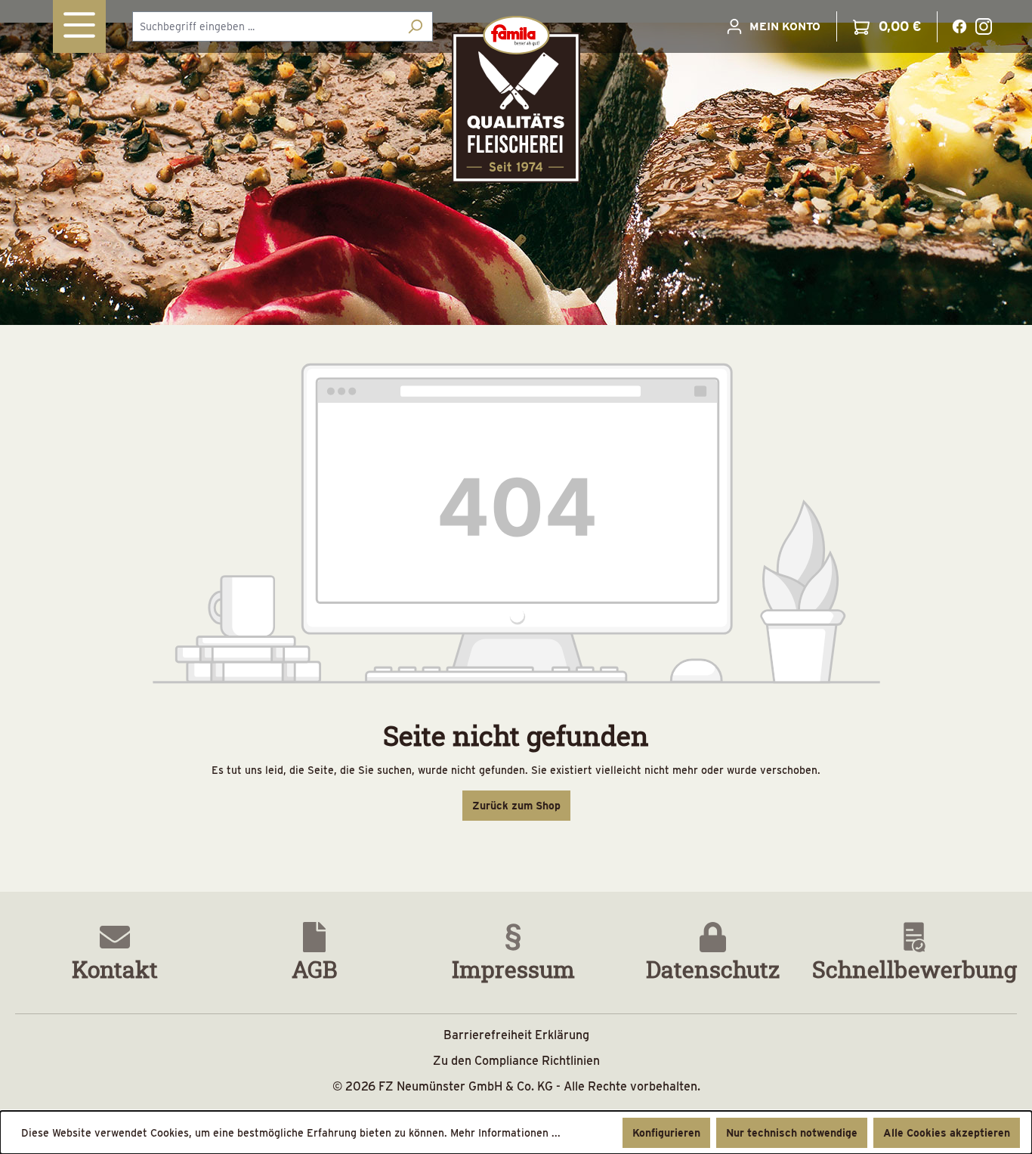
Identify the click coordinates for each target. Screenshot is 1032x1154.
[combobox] (265, 26)
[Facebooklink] (959, 25)
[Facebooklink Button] (959, 26)
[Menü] (79, 26)
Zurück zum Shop (516, 806)
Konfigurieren (666, 1133)
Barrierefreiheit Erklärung (516, 1035)
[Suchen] (415, 26)
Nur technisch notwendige (791, 1133)
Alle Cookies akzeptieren (946, 1133)
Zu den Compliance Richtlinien (516, 1060)
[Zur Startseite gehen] (516, 99)
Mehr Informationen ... (505, 1133)
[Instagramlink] (983, 25)
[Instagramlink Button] (983, 26)
